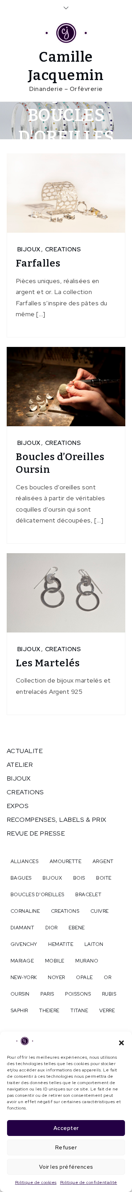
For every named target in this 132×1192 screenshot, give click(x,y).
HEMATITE (60, 944)
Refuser (66, 1147)
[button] (121, 1042)
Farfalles (38, 263)
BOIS (79, 878)
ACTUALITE (25, 751)
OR (107, 977)
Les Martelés (48, 663)
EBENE (77, 927)
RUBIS (109, 994)
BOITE (104, 878)
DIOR (51, 927)
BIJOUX (28, 249)
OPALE (84, 977)
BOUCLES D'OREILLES (37, 894)
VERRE (107, 1010)
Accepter (66, 1128)
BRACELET (88, 894)
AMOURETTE (66, 861)
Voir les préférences (66, 1166)
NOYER (56, 977)
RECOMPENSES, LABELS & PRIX (56, 819)
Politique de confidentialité (88, 1182)
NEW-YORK (24, 977)
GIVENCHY (24, 944)
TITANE (79, 1010)
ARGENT (103, 861)
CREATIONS (63, 249)
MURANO (86, 961)
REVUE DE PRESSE (36, 833)
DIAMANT (22, 927)
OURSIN (20, 994)
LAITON (93, 944)
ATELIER (20, 764)
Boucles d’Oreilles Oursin (60, 463)
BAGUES (21, 878)
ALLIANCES (25, 861)
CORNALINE (25, 911)
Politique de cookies (36, 1182)
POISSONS (78, 994)
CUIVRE (99, 911)
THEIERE (49, 1010)
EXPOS (18, 806)
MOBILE (54, 961)
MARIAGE (22, 961)
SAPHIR (19, 1010)
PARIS (47, 994)
